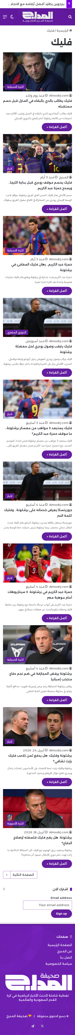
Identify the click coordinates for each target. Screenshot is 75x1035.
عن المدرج (64, 951)
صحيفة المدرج (17, 1016)
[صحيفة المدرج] (38, 17)
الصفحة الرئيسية (60, 945)
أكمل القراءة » (57, 127)
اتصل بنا (66, 957)
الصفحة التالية (23, 875)
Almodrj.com (58, 95)
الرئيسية (63, 30)
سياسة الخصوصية (58, 964)
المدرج (63, 177)
